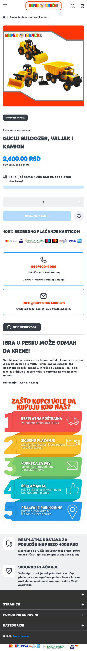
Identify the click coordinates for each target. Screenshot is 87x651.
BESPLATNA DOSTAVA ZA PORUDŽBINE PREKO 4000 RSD (48, 542)
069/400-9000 (43, 267)
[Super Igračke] (43, 5)
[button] (82, 6)
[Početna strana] (4, 17)
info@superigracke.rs (43, 303)
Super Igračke (21, 636)
